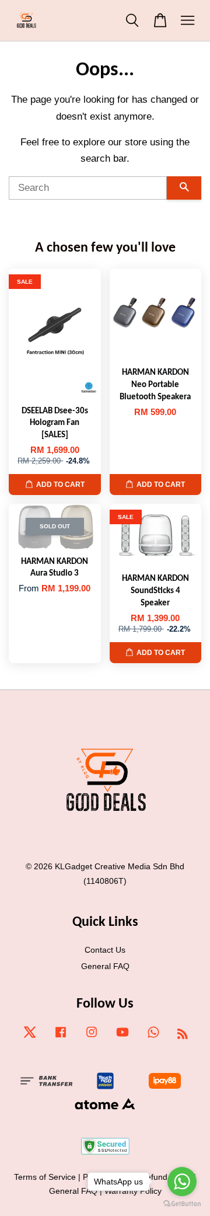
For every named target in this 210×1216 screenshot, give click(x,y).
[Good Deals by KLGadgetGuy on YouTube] (122, 1037)
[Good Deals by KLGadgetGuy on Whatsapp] (153, 1037)
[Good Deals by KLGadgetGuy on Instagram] (91, 1037)
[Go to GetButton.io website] (182, 1204)
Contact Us (105, 949)
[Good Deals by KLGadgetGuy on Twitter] (30, 1037)
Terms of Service (45, 1177)
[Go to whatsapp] (182, 1181)
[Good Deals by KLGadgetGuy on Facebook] (60, 1037)
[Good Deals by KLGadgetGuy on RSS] (182, 1035)
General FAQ (105, 966)
